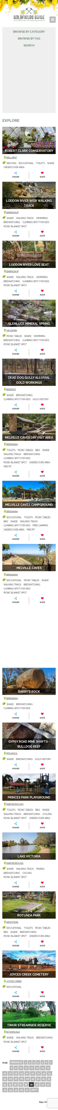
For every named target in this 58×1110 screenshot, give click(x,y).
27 (16, 1079)
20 (27, 1073)
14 (42, 1068)
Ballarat (11, 157)
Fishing (40, 869)
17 (10, 1073)
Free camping (40, 525)
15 (48, 1068)
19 (21, 1073)
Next (34, 1090)
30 (33, 1079)
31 (38, 1079)
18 (16, 1073)
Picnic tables (14, 336)
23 (44, 1073)
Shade (50, 163)
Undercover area (14, 167)
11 (26, 1068)
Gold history (41, 399)
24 (49, 1073)
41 (42, 1084)
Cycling (47, 814)
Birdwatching (12, 222)
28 (21, 1079)
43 (5, 1090)
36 (15, 1084)
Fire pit (8, 466)
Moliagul (11, 753)
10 (20, 1068)
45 (16, 1090)
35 (10, 1084)
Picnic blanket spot (15, 226)
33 (49, 1079)
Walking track (25, 218)
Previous (16, 1062)
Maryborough (14, 804)
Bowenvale (13, 1032)
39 (31, 1084)
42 (48, 1084)
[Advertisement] (29, 78)
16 (5, 1073)
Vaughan (11, 330)
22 (38, 1073)
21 (32, 1073)
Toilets (40, 163)
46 (21, 1090)
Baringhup (12, 212)
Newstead (12, 922)
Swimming (42, 218)
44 (10, 1090)
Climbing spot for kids (35, 222)
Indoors (11, 163)
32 (43, 1079)
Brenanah (12, 444)
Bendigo (11, 389)
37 (20, 1084)
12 (31, 1068)
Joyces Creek (14, 981)
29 (27, 1079)
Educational (26, 163)
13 (37, 1068)
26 (10, 1079)
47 (27, 1090)
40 (37, 1084)
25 (5, 1079)
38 (26, 1084)
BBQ (37, 450)
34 (5, 1084)
